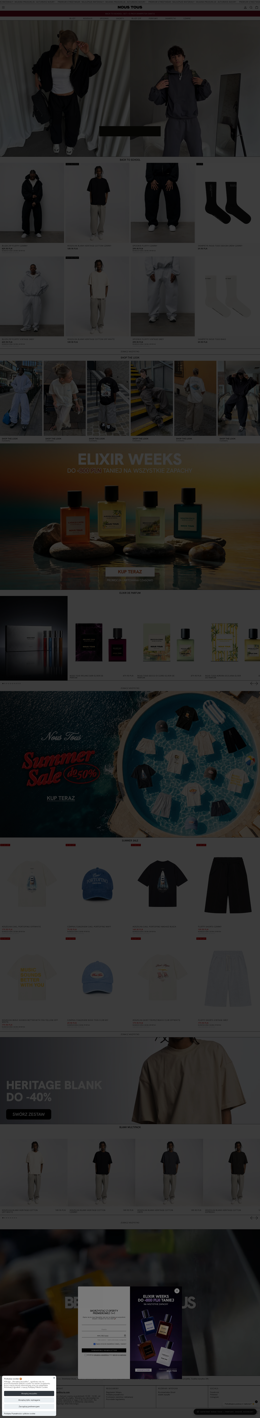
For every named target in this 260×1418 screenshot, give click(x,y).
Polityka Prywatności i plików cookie (19, 1413)
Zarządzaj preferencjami (29, 1406)
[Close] (54, 1378)
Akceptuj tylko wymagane (29, 1400)
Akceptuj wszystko (29, 1393)
